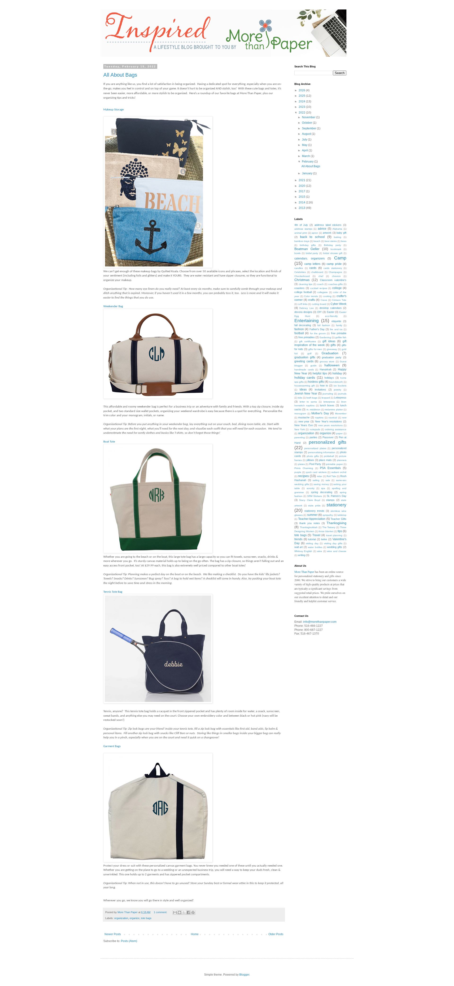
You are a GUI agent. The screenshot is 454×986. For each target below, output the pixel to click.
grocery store (327, 361)
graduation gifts (304, 357)
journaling (328, 393)
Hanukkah (326, 369)
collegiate (322, 292)
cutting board (319, 304)
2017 (302, 191)
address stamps (303, 229)
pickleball (329, 456)
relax (319, 476)
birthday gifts (308, 245)
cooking (327, 296)
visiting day (312, 543)
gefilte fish (340, 337)
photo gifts (313, 456)
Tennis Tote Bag (112, 591)
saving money (321, 484)
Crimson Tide (339, 300)
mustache (304, 417)
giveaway (332, 349)
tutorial (312, 539)
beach (317, 241)
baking (337, 237)
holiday (337, 373)
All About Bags (120, 75)
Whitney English (303, 551)
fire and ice (336, 329)
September (309, 128)
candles (298, 268)
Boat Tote (109, 441)
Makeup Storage (113, 109)
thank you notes (309, 523)
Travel (316, 535)
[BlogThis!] (179, 912)
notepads (315, 429)
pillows (310, 460)
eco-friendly (331, 316)
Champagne (335, 272)
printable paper (334, 464)
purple (297, 472)
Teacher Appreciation (312, 519)
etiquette (336, 321)
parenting (299, 437)
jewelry (337, 389)
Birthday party (332, 245)
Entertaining (306, 320)
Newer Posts (113, 934)
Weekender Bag (113, 306)
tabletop (341, 515)
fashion (299, 329)
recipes (303, 476)
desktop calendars (330, 308)
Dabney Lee (306, 308)
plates (301, 464)
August (307, 134)
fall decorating (302, 325)
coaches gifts (335, 284)
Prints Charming (303, 468)
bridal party (312, 253)
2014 (302, 202)
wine (319, 551)
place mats (325, 460)
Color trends (311, 296)
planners (341, 460)
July (305, 139)
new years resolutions (330, 425)
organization (121, 918)
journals (342, 393)
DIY (319, 312)
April (305, 150)
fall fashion (323, 325)
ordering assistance (335, 429)
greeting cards (304, 361)
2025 (302, 95)
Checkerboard (302, 276)
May (305, 145)
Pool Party (315, 464)
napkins (319, 417)
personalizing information (322, 452)
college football (303, 292)
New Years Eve (303, 425)
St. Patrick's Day (336, 496)
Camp (340, 257)
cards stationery (332, 268)
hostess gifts (316, 381)
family (339, 325)
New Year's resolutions (328, 421)
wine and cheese (336, 551)
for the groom (318, 333)
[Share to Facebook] (188, 912)
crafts (311, 300)
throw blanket (326, 531)
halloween (332, 365)
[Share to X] (184, 912)
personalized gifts (327, 442)
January (307, 173)
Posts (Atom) (129, 941)
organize (135, 918)
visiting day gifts (333, 543)
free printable (338, 333)
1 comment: (161, 912)
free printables (306, 337)
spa (323, 488)
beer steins (331, 241)
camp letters (312, 264)
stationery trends (314, 510)
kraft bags (311, 397)
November (309, 117)
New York (299, 429)
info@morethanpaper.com (319, 621)
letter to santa (308, 401)
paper (339, 433)
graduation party (331, 357)
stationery (336, 504)
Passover (328, 437)
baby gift (341, 232)
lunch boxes (327, 405)
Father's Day (317, 329)
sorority (310, 488)
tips (340, 531)
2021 (302, 180)
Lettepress (340, 397)
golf (309, 353)
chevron (336, 276)
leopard (326, 397)
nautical (332, 417)
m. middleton (313, 409)
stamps (330, 500)
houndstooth (336, 382)
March (306, 156)
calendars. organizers (309, 258)
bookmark (336, 249)
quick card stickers (316, 472)
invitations (320, 389)
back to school (312, 237)
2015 (302, 196)
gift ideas (329, 341)
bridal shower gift (333, 253)
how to (324, 385)
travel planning (334, 535)
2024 (302, 101)
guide (313, 365)
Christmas (302, 280)
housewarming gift (304, 385)
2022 (302, 112)
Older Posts (275, 934)
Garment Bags (112, 746)
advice (322, 228)
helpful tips (320, 373)
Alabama (337, 229)
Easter (330, 312)
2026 (302, 90)
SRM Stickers (314, 496)
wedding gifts (334, 547)
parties (313, 437)
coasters (299, 288)
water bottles (315, 547)
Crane (324, 300)
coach (320, 284)
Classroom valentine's (333, 280)
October (307, 122)
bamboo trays (301, 241)
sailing (316, 480)
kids (300, 397)
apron (315, 233)
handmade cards (304, 369)
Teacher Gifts (338, 518)
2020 (302, 186)
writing (301, 555)
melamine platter (334, 409)
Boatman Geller (306, 249)
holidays (329, 377)
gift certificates (307, 341)
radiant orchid (338, 472)
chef (321, 276)
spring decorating (321, 492)
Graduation (330, 353)
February (308, 161)
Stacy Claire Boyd (309, 500)
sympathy (328, 515)
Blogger (244, 974)
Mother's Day (320, 413)
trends (298, 539)
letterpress (329, 401)
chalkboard (317, 272)
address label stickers (327, 224)
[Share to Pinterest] (193, 912)
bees (343, 241)
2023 (302, 107)
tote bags (146, 918)
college (337, 288)
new (344, 417)
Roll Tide (331, 476)
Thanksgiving (336, 523)
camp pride (334, 264)
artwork (327, 232)
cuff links (302, 304)
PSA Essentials (330, 468)
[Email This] (175, 912)
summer (312, 515)
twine (324, 539)
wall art (298, 547)
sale (328, 480)
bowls (297, 253)
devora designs (303, 312)
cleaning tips (306, 284)
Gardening (325, 337)
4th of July (301, 224)
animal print (300, 233)
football (299, 333)
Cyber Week (338, 304)
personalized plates (315, 448)
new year (304, 421)
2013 (302, 208)
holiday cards (304, 377)
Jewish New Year (305, 393)
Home (195, 934)
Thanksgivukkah (309, 527)
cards (312, 268)
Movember (340, 413)
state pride (314, 505)
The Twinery (329, 527)
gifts (333, 345)
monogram (300, 413)
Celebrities (300, 272)
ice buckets (340, 385)
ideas (303, 389)
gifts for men (315, 349)
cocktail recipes (318, 288)
